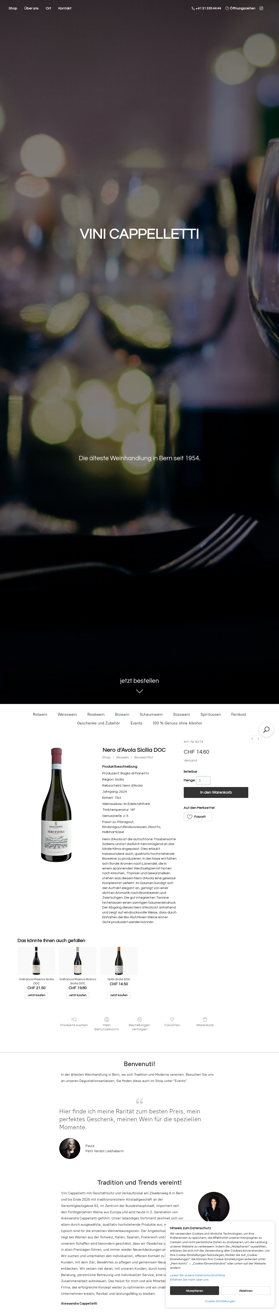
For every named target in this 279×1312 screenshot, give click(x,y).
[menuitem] (252, 739)
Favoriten (172, 1025)
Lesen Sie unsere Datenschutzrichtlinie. (198, 1275)
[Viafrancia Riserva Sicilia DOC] (36, 961)
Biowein (122, 714)
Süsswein (181, 714)
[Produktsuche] (266, 730)
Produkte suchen (74, 1025)
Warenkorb (205, 1025)
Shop (13, 8)
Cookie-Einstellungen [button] (220, 1301)
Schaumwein (151, 714)
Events (136, 723)
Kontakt (64, 8)
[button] (198, 816)
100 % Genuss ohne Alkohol (177, 723)
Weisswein (67, 714)
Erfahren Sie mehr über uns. (189, 1279)
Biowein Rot (143, 757)
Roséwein (96, 714)
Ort (48, 8)
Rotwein (40, 714)
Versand (190, 760)
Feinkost (238, 714)
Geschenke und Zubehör (98, 723)
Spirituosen (211, 714)
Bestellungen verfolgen (139, 1027)
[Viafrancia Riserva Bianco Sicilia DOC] (78, 961)
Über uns (31, 8)
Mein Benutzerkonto (107, 1027)
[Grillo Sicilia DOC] (119, 961)
